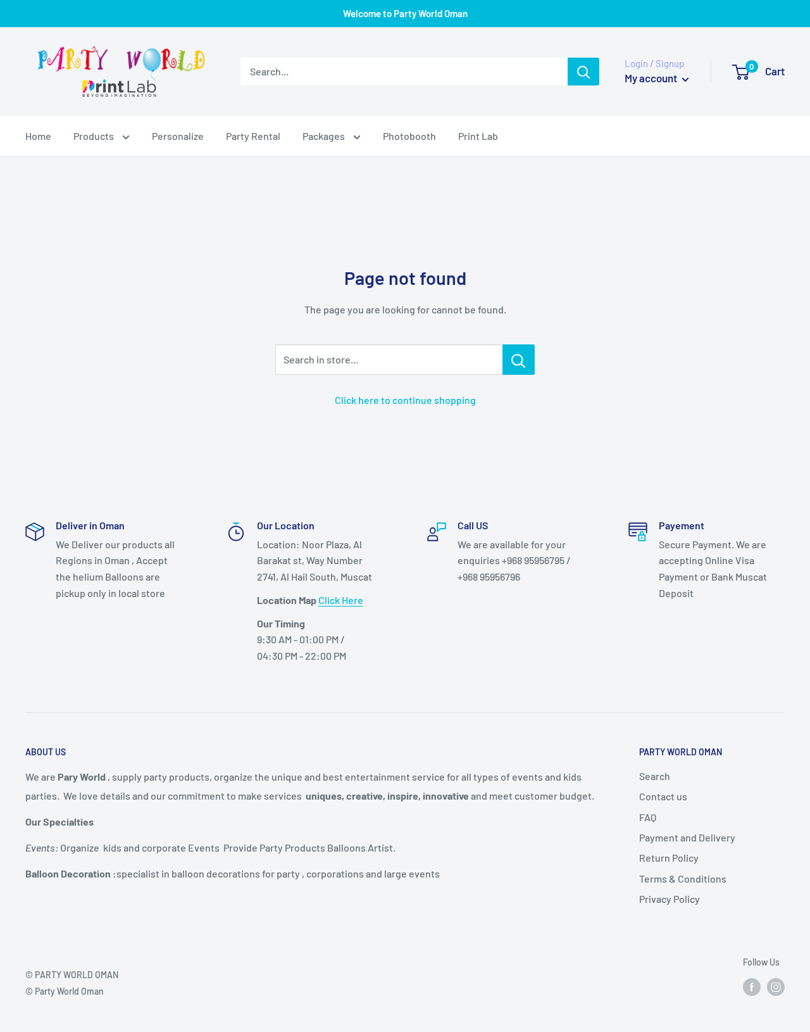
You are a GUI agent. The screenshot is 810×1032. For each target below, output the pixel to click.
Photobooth (409, 136)
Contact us (663, 796)
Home (38, 136)
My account (652, 78)
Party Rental (253, 136)
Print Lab (478, 136)
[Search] (583, 71)
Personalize (178, 136)
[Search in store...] (518, 359)
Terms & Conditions (682, 878)
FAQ (647, 817)
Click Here (340, 600)
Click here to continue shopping (405, 400)
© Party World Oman (64, 991)
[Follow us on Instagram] (776, 987)
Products (94, 136)
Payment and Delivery (687, 837)
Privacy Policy (669, 899)
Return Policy (669, 858)
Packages (324, 136)
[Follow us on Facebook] (752, 987)
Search (654, 776)
